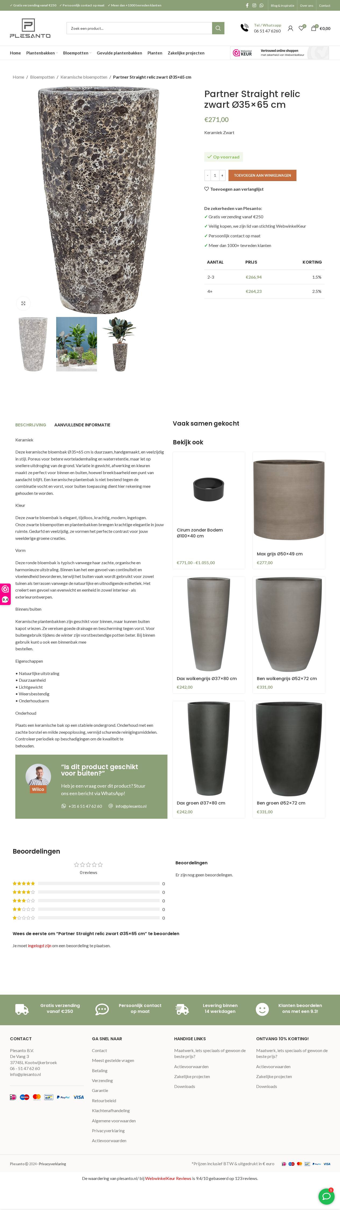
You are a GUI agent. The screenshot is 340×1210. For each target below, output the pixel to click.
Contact (99, 1050)
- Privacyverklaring (51, 1164)
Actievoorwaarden (109, 1140)
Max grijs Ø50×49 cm (280, 554)
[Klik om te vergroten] (23, 303)
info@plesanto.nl (25, 1074)
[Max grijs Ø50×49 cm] (289, 500)
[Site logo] (31, 27)
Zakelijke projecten (192, 1076)
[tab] (30, 425)
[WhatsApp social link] (261, 5)
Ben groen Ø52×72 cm (281, 803)
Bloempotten (42, 76)
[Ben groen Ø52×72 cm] (289, 749)
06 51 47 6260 (267, 30)
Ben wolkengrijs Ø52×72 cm (287, 679)
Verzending (102, 1080)
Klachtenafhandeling (111, 1110)
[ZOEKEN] (218, 28)
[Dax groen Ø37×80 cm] (209, 749)
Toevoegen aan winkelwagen (262, 175)
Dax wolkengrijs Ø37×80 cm (207, 679)
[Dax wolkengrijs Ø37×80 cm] (209, 625)
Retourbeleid (104, 1100)
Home (18, 76)
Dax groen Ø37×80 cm (201, 803)
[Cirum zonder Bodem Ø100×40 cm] (209, 488)
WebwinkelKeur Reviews (168, 1178)
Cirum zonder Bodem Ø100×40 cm (200, 533)
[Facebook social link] (247, 5)
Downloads (184, 1086)
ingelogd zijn (39, 945)
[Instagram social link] (254, 5)
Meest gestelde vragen (113, 1060)
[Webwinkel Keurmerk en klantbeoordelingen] (279, 52)
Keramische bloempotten (83, 76)
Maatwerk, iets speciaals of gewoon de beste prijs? (210, 1053)
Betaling (100, 1070)
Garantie (100, 1090)
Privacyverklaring (108, 1130)
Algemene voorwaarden (114, 1120)
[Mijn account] (290, 28)
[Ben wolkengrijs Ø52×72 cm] (289, 625)
